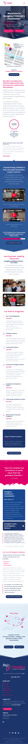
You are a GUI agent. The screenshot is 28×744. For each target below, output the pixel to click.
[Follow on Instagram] (12, 733)
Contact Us (9, 646)
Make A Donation (8, 690)
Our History (6, 686)
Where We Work (14, 453)
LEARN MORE (6, 155)
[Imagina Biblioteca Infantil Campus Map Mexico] (14, 67)
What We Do (9, 30)
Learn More (14, 74)
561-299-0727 (15, 677)
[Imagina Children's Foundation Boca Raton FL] (14, 291)
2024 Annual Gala (8, 694)
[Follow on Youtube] (15, 733)
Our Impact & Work (14, 243)
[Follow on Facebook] (9, 733)
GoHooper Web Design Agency (17, 742)
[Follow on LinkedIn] (18, 733)
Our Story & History (14, 596)
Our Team (6, 685)
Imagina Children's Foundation (17, 738)
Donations (8, 709)
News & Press (7, 688)
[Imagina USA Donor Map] (14, 629)
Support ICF (20, 30)
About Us (6, 683)
